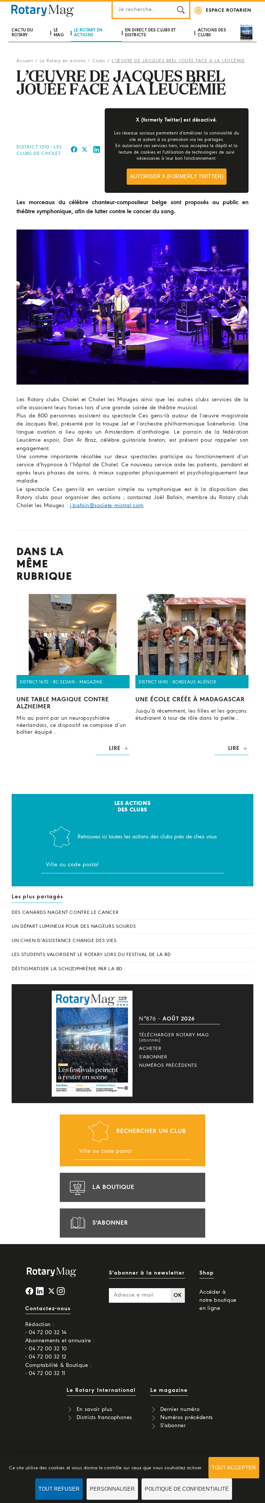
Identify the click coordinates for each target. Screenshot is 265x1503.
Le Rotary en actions (88, 32)
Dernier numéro (180, 1409)
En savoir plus (94, 1409)
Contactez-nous (48, 1309)
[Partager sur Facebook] (74, 151)
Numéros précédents (168, 1065)
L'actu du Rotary (22, 32)
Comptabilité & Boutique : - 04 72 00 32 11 (58, 1369)
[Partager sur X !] (84, 151)
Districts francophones (104, 1418)
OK (178, 1295)
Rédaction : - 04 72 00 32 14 (46, 1329)
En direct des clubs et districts (150, 32)
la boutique (113, 1187)
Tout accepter (234, 1467)
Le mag (59, 32)
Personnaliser (112, 1489)
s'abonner (110, 1223)
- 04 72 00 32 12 (46, 1357)
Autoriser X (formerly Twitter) (176, 176)
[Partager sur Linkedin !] (96, 151)
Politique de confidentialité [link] (187, 1489)
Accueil (24, 61)
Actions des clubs (212, 32)
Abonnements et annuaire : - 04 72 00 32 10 (60, 1345)
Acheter (150, 1048)
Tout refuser (59, 1489)
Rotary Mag (42, 10)
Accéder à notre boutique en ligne (218, 1300)
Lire (114, 748)
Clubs (98, 61)
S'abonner (153, 1057)
